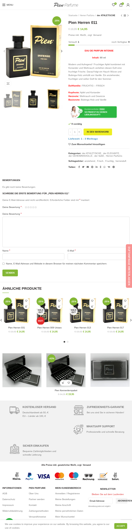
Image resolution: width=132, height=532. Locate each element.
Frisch (100, 161)
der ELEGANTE (111, 153)
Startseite (72, 15)
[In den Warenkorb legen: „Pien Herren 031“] (26, 306)
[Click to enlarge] (8, 83)
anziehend (90, 161)
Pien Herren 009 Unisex (49, 327)
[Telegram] (113, 167)
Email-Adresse (97, 501)
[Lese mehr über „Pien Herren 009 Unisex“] (59, 306)
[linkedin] (96, 167)
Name (6, 250)
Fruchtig (109, 161)
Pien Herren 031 (16, 327)
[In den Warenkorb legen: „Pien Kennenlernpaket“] (63, 383)
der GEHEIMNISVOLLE (80, 156)
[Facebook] (79, 167)
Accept (121, 526)
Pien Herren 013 (82, 327)
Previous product (121, 15)
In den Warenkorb (98, 132)
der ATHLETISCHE (106, 15)
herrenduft (121, 161)
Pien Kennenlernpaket (66, 390)
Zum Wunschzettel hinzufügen (88, 144)
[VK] (109, 167)
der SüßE (99, 156)
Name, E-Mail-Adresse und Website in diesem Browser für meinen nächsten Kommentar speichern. (56, 263)
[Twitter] (83, 167)
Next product (128, 15)
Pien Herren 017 (115, 327)
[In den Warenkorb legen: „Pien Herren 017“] (125, 306)
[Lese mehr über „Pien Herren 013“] (92, 306)
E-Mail (72, 250)
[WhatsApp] (104, 167)
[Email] (87, 167)
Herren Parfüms (87, 15)
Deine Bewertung (12, 207)
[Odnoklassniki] (100, 167)
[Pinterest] (92, 167)
